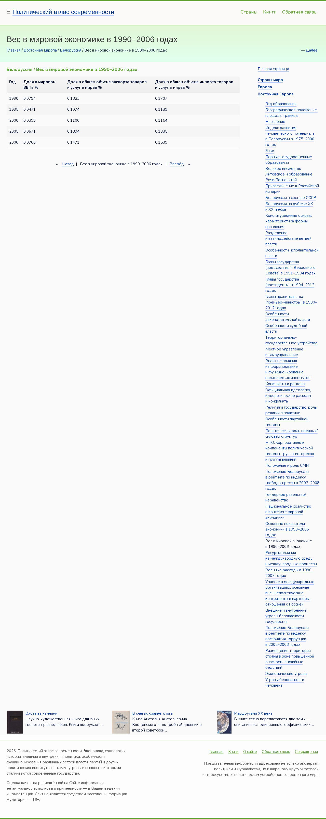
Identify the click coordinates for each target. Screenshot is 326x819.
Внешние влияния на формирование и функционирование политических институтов (287, 369)
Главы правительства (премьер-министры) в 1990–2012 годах (291, 302)
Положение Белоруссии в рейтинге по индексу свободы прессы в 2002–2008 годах (292, 480)
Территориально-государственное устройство (291, 340)
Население (275, 121)
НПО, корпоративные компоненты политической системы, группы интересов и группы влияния (289, 451)
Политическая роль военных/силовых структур (291, 433)
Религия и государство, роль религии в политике (291, 410)
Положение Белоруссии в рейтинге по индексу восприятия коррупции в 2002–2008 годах (287, 636)
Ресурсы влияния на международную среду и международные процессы (291, 558)
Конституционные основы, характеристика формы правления (288, 221)
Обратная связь (299, 12)
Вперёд (177, 164)
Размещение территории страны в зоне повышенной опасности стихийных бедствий (289, 659)
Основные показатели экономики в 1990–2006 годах (287, 529)
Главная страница (273, 68)
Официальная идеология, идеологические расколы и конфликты (288, 395)
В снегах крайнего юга (152, 713)
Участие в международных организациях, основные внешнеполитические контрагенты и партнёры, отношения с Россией (289, 593)
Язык (269, 150)
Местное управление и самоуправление (284, 352)
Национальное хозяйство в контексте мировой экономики (288, 512)
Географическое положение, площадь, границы (291, 112)
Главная (14, 50)
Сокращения (306, 751)
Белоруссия (70, 50)
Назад (68, 164)
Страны (249, 12)
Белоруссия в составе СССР (290, 197)
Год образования (280, 103)
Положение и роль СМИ (287, 465)
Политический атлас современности (63, 11)
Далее (312, 50)
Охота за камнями (41, 713)
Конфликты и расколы (285, 383)
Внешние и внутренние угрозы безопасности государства (286, 616)
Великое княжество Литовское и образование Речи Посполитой (289, 174)
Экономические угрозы (286, 673)
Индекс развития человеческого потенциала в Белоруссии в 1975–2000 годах (290, 136)
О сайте (250, 751)
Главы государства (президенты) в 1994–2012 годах (289, 285)
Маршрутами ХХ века (253, 713)
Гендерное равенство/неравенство (285, 497)
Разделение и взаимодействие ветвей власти (288, 238)
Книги (270, 12)
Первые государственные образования (288, 159)
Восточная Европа (40, 50)
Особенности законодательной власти (287, 316)
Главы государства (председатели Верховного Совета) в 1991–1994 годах (290, 267)
